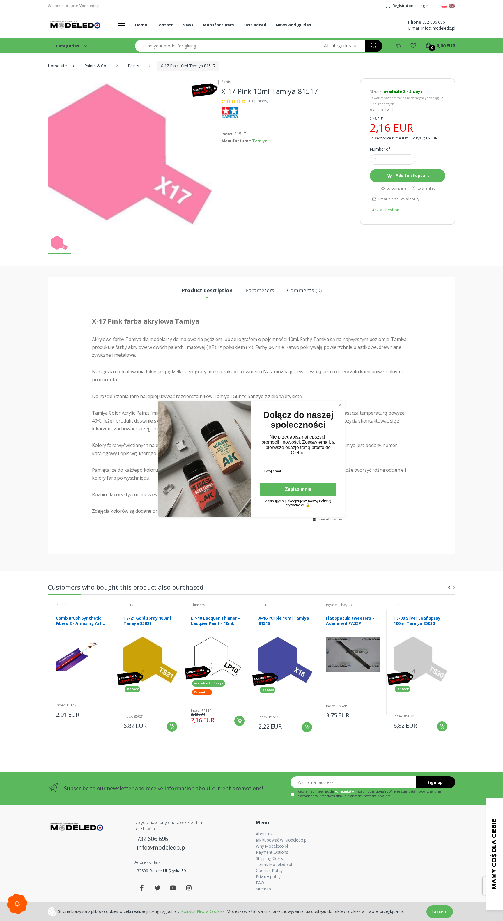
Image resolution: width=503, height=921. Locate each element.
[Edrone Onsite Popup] (251, 460)
